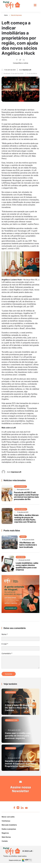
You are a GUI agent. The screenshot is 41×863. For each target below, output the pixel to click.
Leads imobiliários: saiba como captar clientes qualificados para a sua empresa (27, 566)
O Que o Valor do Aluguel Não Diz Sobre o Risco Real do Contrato (20, 707)
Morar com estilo (8, 817)
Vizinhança (6, 821)
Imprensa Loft (16, 472)
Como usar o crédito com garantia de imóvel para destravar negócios (17, 735)
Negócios (5, 833)
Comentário (7, 653)
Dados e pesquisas (9, 829)
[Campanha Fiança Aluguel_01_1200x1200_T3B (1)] (20, 594)
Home (6, 15)
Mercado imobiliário (9, 825)
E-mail (5, 644)
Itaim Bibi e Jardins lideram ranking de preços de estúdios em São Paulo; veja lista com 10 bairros (26, 518)
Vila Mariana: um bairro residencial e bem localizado (28, 544)
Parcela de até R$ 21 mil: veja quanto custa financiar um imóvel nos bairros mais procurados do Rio (26, 495)
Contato (5, 841)
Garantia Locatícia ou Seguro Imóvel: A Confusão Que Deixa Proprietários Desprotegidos (20, 763)
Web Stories (6, 837)
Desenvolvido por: (15, 860)
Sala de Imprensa (16, 15)
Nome (5, 634)
